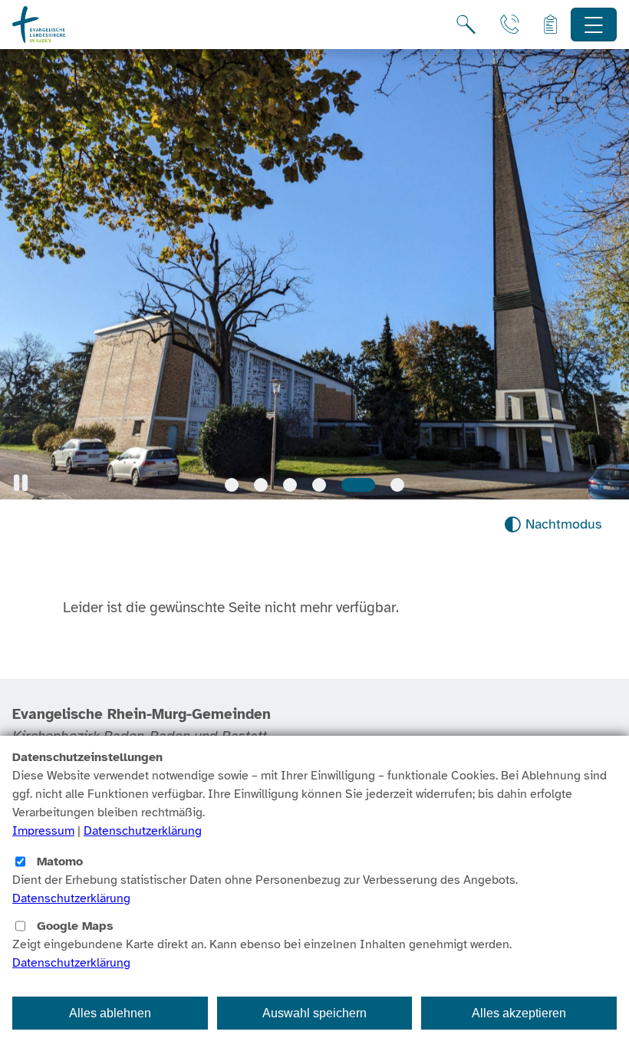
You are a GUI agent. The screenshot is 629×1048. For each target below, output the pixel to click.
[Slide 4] (319, 484)
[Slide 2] (260, 484)
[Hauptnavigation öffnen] (594, 25)
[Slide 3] (289, 484)
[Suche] (466, 24)
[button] (21, 483)
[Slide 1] (231, 484)
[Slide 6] (397, 484)
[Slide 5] (358, 484)
